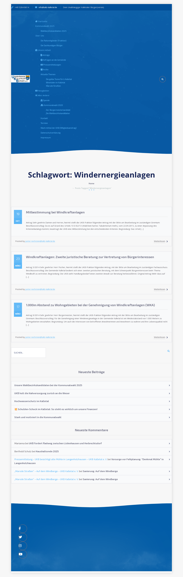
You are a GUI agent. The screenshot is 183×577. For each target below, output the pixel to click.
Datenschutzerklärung (51, 132)
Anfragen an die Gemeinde (54, 60)
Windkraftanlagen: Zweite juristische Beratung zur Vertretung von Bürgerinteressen (90, 257)
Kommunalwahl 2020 (53, 105)
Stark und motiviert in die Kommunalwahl (37, 417)
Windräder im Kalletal (55, 82)
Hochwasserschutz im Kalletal (31, 401)
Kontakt (44, 118)
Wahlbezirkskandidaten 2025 (53, 31)
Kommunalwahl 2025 (44, 26)
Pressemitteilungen (52, 64)
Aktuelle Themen (48, 74)
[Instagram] (22, 546)
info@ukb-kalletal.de (48, 7)
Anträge (46, 55)
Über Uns (39, 35)
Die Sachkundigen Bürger (52, 45)
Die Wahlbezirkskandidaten (58, 113)
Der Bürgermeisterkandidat (58, 110)
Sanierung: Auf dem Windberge (100, 471)
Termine (44, 123)
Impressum (46, 137)
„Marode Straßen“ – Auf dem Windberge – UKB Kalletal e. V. (46, 471)
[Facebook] (22, 528)
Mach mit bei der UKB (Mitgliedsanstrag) (59, 128)
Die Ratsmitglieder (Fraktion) (53, 40)
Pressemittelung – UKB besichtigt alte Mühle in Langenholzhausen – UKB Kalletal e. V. (60, 459)
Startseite (42, 21)
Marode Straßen (53, 86)
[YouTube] (22, 554)
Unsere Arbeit (44, 50)
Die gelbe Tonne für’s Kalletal (59, 79)
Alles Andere (43, 95)
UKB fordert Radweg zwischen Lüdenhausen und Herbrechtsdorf (65, 443)
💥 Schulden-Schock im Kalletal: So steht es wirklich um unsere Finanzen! (56, 409)
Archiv (45, 69)
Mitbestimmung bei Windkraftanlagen (55, 212)
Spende (46, 100)
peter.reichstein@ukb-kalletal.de (40, 241)
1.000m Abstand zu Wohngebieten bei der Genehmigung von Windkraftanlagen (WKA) (90, 305)
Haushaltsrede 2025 (47, 451)
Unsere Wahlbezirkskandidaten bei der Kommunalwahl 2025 (48, 385)
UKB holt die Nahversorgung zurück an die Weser (42, 393)
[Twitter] (22, 537)
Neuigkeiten (43, 90)
